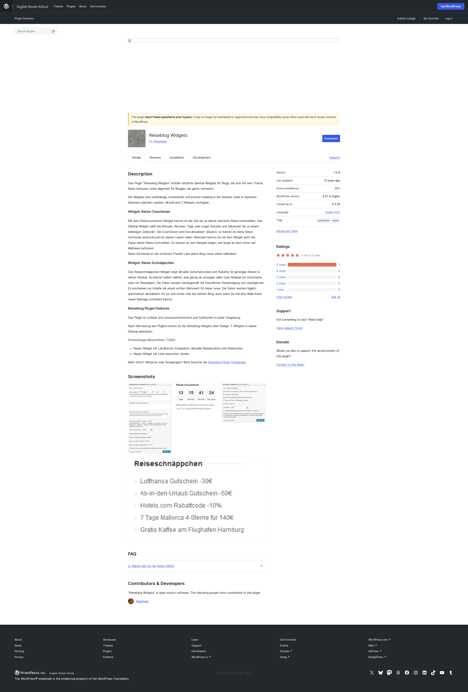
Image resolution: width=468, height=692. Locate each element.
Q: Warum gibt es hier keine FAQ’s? (151, 566)
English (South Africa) (62, 673)
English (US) (332, 212)
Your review (284, 297)
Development (202, 157)
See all (335, 297)
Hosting (19, 651)
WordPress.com (380, 639)
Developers (199, 651)
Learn (195, 639)
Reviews (155, 157)
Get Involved (288, 639)
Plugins (107, 651)
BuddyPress (377, 657)
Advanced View (287, 231)
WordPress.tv (201, 657)
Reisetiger (160, 141)
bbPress (375, 651)
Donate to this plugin (290, 364)
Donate (286, 651)
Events (284, 645)
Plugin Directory (24, 18)
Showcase (109, 639)
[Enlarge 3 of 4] (261, 388)
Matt (373, 645)
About (18, 639)
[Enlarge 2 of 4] (214, 388)
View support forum (289, 328)
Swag (285, 657)
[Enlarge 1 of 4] (167, 388)
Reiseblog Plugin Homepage (227, 362)
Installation (176, 157)
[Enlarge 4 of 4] (261, 462)
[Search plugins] (53, 31)
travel (335, 220)
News (18, 645)
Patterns (108, 657)
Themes (108, 645)
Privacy (19, 657)
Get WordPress (451, 6)
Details (136, 157)
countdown (323, 220)
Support (334, 157)
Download (331, 138)
